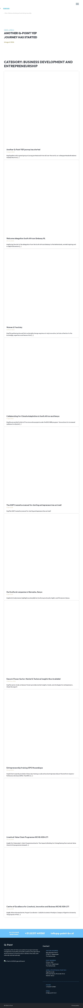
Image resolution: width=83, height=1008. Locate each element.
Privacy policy (75, 1005)
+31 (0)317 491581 (35, 933)
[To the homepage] (12, 4)
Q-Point (10, 1005)
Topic (6, 13)
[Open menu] (77, 4)
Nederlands (6, 8)
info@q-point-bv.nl (62, 933)
